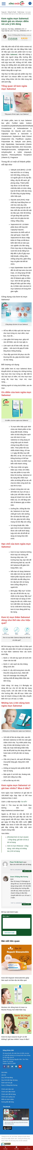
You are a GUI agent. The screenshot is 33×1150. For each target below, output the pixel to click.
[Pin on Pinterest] (14, 39)
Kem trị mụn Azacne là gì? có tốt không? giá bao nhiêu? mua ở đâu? (15, 1038)
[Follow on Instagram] (8, 1066)
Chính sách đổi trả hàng (8, 1094)
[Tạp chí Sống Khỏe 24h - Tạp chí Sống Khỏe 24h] (16, 3)
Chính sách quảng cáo (8, 1097)
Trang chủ (3, 12)
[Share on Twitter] (11, 39)
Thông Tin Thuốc (12, 12)
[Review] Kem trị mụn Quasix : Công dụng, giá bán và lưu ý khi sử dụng (18, 839)
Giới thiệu (4, 1072)
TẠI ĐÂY (24, 802)
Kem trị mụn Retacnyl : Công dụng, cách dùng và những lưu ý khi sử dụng (17, 848)
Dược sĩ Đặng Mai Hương (9, 1085)
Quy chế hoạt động (7, 1077)
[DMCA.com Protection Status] (16, 1144)
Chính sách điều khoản (8, 1091)
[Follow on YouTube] (20, 1066)
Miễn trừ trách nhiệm (7, 1099)
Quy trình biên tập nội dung (9, 1080)
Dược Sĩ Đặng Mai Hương (16, 35)
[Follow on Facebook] (4, 1066)
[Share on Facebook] (9, 39)
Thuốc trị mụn (20, 12)
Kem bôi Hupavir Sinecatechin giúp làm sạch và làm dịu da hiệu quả (15, 979)
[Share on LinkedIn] (16, 39)
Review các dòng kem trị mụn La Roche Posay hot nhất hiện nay (14, 1008)
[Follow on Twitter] (12, 1066)
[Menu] (3, 3)
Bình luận (27, 871)
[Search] (30, 3)
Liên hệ (3, 1075)
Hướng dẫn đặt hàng (7, 1102)
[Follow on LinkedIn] (16, 1066)
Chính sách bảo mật (7, 1089)
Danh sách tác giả (6, 1082)
